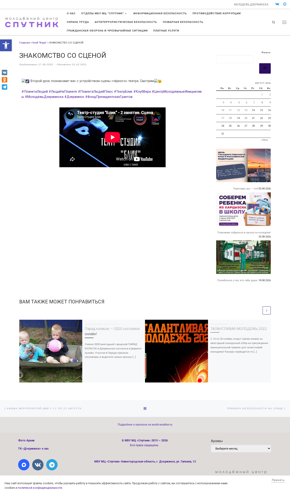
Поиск (266, 52)
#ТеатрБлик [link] (123, 92)
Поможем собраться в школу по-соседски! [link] (244, 232)
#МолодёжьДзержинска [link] (44, 97)
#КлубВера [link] (142, 92)
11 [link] (230, 110)
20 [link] (245, 118)
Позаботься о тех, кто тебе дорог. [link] (238, 280)
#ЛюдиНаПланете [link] (63, 92)
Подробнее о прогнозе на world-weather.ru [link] (145, 424)
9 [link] (270, 102)
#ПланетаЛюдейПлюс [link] (95, 92)
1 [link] (262, 94)
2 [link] (270, 94)
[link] (6, 45)
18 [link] (230, 118)
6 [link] (246, 102)
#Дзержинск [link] (74, 97)
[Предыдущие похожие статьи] (258, 310)
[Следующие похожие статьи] (267, 310)
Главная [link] (24, 42)
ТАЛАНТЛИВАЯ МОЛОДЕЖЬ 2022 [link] (238, 329)
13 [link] (245, 110)
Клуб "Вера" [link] (39, 42)
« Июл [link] (264, 139)
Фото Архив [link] (26, 440)
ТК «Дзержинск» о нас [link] (33, 448)
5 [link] (239, 102)
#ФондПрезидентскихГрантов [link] (109, 97)
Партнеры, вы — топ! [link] (246, 188)
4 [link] (231, 102)
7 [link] (254, 102)
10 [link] (222, 110)
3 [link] (223, 102)
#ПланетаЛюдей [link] (35, 92)
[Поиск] (265, 68)
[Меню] (284, 22)
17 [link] (222, 118)
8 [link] (262, 102)
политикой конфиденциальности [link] (40, 487)
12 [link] (238, 110)
